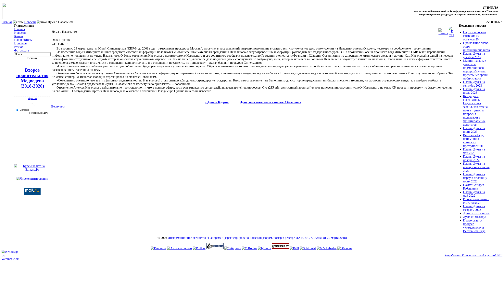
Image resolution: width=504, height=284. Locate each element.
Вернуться (58, 106)
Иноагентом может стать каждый (476, 200)
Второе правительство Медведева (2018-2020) (32, 78)
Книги (18, 36)
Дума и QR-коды (474, 217)
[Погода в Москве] (32, 107)
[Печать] (443, 30)
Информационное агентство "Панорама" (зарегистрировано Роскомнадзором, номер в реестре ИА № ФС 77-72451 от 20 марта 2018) (257, 237)
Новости (30, 22)
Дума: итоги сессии (476, 213)
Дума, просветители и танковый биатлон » (270, 102)
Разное (18, 47)
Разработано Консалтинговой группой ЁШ (473, 255)
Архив (32, 98)
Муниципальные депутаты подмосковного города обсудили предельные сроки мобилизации (475, 69)
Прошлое (20, 43)
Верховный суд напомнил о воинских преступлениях (473, 141)
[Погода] (22, 109)
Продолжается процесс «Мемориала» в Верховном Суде (474, 226)
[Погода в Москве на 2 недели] (38, 113)
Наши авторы (23, 39)
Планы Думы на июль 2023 (474, 90)
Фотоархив (21, 50)
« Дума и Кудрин (217, 102)
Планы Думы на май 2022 (474, 193)
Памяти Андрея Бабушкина (473, 186)
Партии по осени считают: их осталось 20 (474, 36)
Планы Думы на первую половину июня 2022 (475, 178)
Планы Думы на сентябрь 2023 (474, 83)
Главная (7, 22)
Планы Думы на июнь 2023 (474, 129)
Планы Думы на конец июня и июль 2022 (476, 167)
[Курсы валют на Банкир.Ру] (32, 169)
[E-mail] (451, 30)
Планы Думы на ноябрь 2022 (474, 158)
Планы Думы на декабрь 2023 (474, 55)
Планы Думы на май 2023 (474, 151)
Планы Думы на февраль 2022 (474, 208)
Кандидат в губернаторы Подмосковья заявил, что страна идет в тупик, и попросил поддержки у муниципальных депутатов (475, 110)
